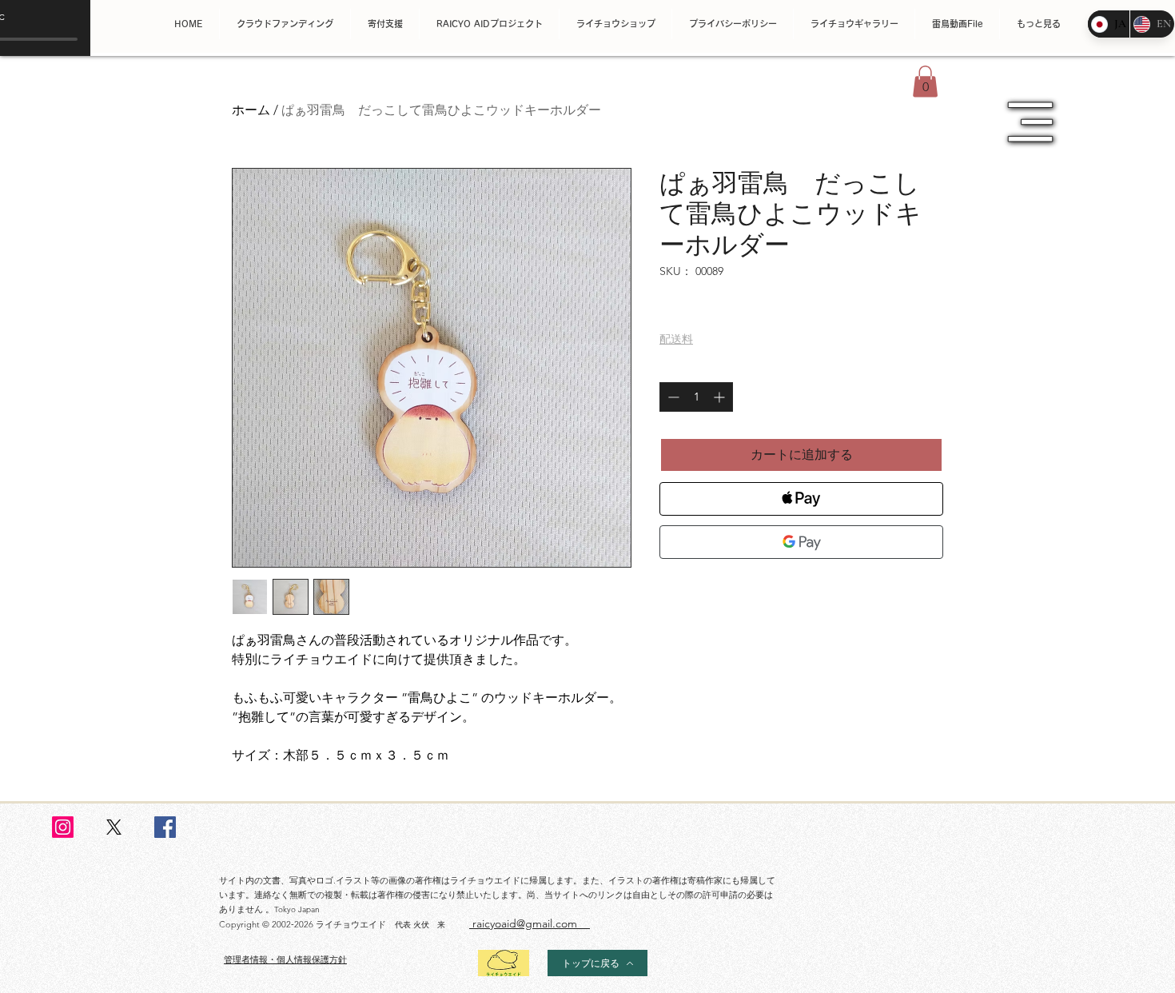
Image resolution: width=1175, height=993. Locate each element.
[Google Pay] (801, 542)
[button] (925, 81)
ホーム (251, 110)
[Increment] (721, 397)
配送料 (676, 339)
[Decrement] (672, 397)
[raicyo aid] (63, 827)
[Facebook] (165, 827)
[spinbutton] (696, 397)
